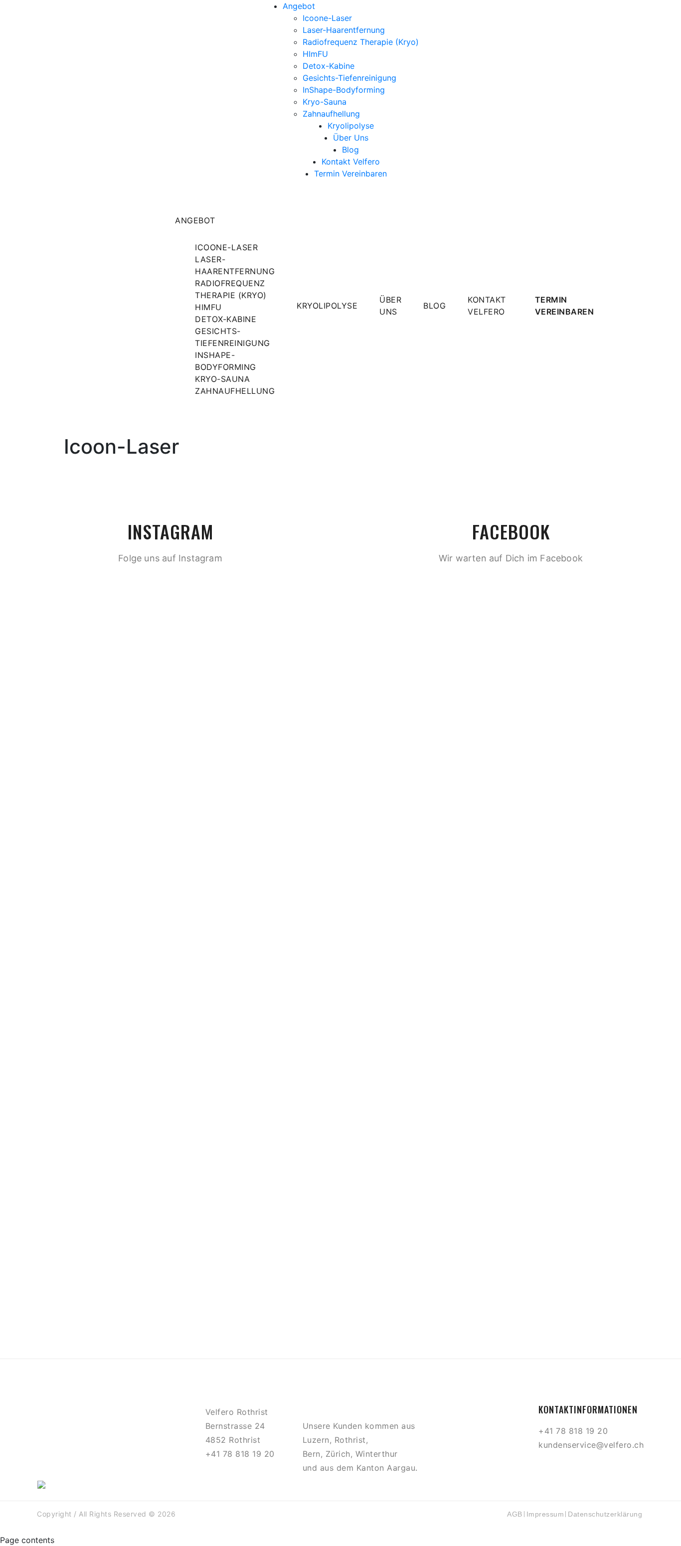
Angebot (299, 6)
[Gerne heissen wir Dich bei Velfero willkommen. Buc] (170, 635)
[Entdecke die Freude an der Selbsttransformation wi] (283, 1065)
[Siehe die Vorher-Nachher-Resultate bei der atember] (511, 1083)
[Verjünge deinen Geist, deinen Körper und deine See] (170, 1107)
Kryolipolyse (351, 126)
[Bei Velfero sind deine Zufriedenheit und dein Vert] (511, 766)
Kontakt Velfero (351, 162)
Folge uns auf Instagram (170, 558)
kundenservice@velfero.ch (591, 1445)
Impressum (545, 1514)
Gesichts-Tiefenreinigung (349, 78)
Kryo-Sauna (324, 102)
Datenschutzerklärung (605, 1514)
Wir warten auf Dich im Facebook (511, 558)
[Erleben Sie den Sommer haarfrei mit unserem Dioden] (397, 682)
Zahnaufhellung (331, 114)
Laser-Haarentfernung (344, 30)
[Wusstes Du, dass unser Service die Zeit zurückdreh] (397, 1095)
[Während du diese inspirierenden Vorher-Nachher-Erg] (57, 1089)
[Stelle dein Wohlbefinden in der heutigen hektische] (624, 730)
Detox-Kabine (328, 66)
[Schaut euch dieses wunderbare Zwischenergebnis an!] (283, 688)
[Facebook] (562, 1467)
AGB (514, 1514)
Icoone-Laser (327, 18)
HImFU (315, 54)
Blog (350, 150)
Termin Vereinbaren (350, 173)
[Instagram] (585, 1467)
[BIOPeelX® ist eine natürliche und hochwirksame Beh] (57, 724)
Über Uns (350, 138)
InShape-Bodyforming (344, 90)
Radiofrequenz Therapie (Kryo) (361, 42)
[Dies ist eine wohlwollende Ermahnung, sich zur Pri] (624, 1143)
